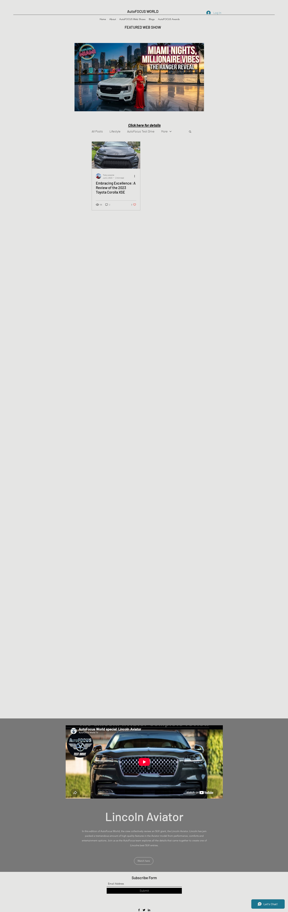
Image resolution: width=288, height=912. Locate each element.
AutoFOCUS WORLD (142, 11)
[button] (190, 132)
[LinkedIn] (149, 910)
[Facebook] (139, 910)
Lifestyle (115, 131)
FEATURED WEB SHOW (143, 27)
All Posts (97, 131)
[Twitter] (144, 910)
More (164, 131)
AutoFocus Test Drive (140, 131)
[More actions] (136, 176)
